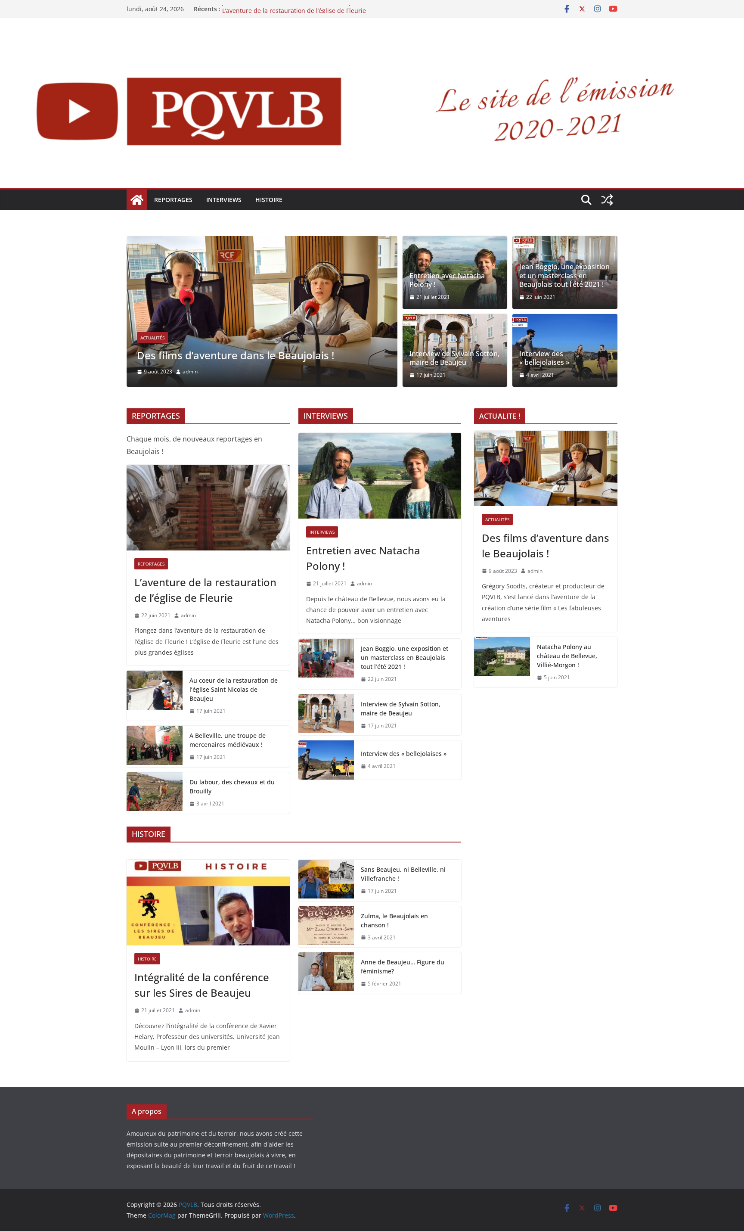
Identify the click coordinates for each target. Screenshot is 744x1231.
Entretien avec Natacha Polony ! (447, 280)
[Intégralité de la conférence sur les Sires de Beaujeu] (208, 902)
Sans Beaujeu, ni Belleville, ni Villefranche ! (403, 874)
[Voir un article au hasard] (607, 200)
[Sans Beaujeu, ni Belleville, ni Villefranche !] (326, 880)
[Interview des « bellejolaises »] (326, 759)
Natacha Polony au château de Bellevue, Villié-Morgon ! (567, 656)
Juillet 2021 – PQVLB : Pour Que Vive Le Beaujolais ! (295, 9)
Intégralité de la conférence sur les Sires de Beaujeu (201, 985)
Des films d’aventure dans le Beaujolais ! (235, 355)
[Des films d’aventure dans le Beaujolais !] (262, 242)
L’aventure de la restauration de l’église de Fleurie (205, 590)
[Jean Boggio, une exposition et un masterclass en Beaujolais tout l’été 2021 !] (326, 664)
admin (190, 371)
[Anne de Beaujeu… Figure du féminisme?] (326, 973)
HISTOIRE (268, 200)
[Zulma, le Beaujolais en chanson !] (326, 927)
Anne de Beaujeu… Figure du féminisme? (402, 966)
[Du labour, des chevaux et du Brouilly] (155, 793)
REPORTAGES (173, 200)
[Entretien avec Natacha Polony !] (380, 476)
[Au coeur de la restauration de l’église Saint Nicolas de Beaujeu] (155, 696)
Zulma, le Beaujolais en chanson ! (394, 920)
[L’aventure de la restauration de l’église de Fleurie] (208, 507)
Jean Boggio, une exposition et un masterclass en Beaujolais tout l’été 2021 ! (564, 275)
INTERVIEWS (224, 200)
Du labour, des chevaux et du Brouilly (232, 786)
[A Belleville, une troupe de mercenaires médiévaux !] (155, 746)
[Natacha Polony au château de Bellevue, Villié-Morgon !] (502, 662)
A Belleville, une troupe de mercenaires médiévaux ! (227, 740)
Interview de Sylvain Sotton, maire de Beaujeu (454, 358)
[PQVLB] (137, 200)
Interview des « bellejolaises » (544, 358)
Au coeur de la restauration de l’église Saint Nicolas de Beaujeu (233, 689)
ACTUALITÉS (152, 338)
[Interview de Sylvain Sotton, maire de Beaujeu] (326, 715)
